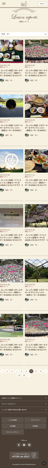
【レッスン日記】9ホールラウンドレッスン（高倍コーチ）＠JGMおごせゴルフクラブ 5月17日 (36, 184)
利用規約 (35, 426)
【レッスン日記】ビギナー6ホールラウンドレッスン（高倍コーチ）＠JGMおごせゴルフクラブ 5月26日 (36, 129)
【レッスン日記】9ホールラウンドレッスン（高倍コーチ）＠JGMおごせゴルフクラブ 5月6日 (11, 239)
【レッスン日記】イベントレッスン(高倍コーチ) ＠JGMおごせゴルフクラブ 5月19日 (11, 184)
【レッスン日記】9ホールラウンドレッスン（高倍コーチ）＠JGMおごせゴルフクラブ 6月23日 (11, 74)
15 (19, 375)
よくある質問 (13, 420)
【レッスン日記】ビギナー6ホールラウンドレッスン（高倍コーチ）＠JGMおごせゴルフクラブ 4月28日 (36, 293)
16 (24, 375)
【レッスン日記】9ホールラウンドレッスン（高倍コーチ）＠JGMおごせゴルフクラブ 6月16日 (36, 74)
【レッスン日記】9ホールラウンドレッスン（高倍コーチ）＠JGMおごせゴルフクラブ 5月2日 (11, 293)
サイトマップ (35, 420)
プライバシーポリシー (12, 432)
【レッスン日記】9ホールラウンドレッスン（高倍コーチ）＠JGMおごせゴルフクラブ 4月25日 (11, 348)
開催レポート (4, 67)
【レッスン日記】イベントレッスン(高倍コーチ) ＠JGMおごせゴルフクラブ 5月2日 (36, 239)
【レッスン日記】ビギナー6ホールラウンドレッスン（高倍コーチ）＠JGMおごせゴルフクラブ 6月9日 (11, 129)
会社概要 (12, 426)
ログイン (42, 3)
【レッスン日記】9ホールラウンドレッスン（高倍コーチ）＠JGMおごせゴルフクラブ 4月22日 (36, 348)
